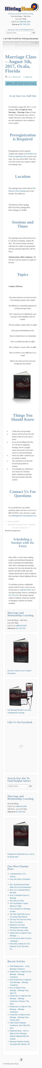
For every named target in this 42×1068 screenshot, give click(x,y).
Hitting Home (28, 77)
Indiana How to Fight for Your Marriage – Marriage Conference (20, 974)
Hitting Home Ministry (13, 1063)
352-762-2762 (25, 24)
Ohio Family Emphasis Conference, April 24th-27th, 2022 (20, 1025)
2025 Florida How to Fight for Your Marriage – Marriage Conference (20, 982)
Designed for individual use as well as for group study (21, 855)
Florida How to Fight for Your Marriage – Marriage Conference (20, 1009)
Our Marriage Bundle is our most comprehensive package (19, 711)
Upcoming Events (15, 530)
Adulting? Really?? (13, 521)
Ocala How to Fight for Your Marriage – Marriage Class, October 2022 (20, 1017)
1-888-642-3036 (24, 22)
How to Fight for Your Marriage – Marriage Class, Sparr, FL (19, 990)
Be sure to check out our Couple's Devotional (19, 672)
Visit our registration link (17, 156)
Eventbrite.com (31, 154)
